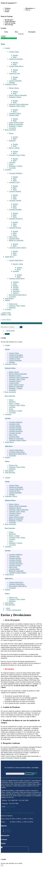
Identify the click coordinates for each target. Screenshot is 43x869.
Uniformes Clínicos (11, 84)
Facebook (8, 829)
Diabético (16, 282)
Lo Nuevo (8, 309)
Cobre (15, 284)
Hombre (15, 55)
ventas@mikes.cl (11, 806)
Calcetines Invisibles (15, 209)
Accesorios (12, 128)
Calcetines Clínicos (15, 113)
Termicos (16, 293)
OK (35, 773)
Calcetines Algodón (15, 200)
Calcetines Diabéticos (15, 173)
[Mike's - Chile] (6, 314)
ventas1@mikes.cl (11, 756)
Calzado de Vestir (14, 73)
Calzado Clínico (14, 52)
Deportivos (16, 291)
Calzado (7, 48)
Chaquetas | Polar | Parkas (17, 106)
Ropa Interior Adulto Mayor (17, 295)
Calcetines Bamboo (15, 191)
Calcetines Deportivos (16, 218)
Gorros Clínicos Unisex (16, 122)
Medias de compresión (16, 124)
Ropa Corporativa (10, 130)
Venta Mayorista (10, 605)
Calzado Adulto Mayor (16, 66)
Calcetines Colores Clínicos (17, 247)
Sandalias (12, 82)
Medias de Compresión (16, 240)
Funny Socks (13, 237)
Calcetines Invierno (15, 227)
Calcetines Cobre (14, 182)
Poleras (11, 133)
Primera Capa (13, 304)
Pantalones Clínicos (15, 97)
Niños (15, 180)
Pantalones (12, 140)
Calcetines (12, 162)
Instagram (8, 831)
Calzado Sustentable (15, 81)
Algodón (15, 287)
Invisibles (16, 289)
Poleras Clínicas (14, 88)
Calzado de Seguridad (16, 59)
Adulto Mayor (9, 257)
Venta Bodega (9, 298)
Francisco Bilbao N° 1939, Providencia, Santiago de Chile (17, 812)
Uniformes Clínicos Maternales (18, 104)
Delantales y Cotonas (15, 126)
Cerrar (3, 36)
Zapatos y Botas (18, 264)
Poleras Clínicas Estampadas (18, 95)
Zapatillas (16, 271)
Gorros (11, 164)
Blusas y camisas (14, 148)
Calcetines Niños (14, 238)
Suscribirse (29, 773)
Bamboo (15, 286)
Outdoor (7, 300)
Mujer (15, 57)
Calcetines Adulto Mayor (17, 278)
